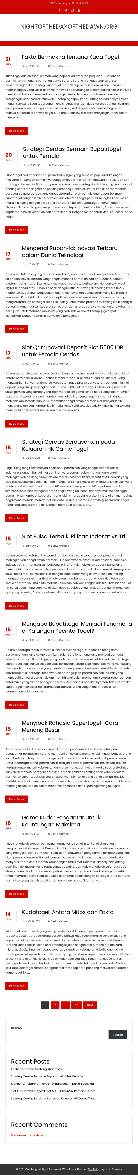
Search (16, 1028)
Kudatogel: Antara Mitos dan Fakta (68, 912)
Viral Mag (94, 1169)
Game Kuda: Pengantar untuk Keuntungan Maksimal (61, 821)
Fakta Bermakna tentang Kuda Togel (70, 57)
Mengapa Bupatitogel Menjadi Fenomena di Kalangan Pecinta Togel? (77, 627)
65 (76, 1005)
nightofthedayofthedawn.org (69, 26)
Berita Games (60, 66)
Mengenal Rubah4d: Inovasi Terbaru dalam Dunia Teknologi (70, 251)
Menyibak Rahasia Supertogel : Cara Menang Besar (70, 726)
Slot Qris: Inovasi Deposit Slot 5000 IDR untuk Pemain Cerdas (72, 351)
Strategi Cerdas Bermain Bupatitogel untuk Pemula (72, 152)
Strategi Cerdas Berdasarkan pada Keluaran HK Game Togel (68, 445)
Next (90, 1005)
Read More (16, 131)
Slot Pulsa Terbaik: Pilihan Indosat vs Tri (73, 536)
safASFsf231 (32, 66)
